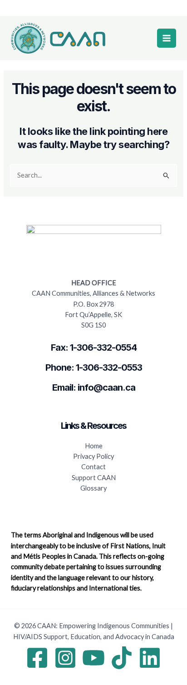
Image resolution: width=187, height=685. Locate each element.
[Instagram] (65, 657)
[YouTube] (93, 657)
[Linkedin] (149, 657)
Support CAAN (94, 477)
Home (94, 446)
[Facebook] (37, 657)
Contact (93, 467)
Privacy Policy (93, 456)
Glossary (93, 488)
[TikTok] (121, 657)
